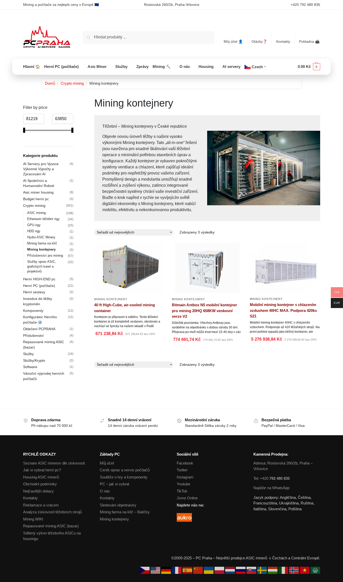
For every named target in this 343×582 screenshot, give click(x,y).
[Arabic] (315, 570)
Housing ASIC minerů (41, 477)
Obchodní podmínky (40, 484)
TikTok (182, 491)
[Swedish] (262, 570)
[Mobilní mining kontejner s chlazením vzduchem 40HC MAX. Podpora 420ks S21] (285, 268)
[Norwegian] (294, 570)
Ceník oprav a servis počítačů (125, 470)
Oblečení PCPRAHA (39, 329)
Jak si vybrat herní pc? (42, 470)
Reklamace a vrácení (41, 505)
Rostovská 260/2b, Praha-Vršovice (171, 5)
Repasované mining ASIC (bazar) (51, 526)
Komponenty (33, 311)
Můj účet (107, 463)
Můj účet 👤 (233, 41)
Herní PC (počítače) (39, 286)
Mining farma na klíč (42, 243)
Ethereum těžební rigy (43, 219)
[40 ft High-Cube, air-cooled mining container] (129, 268)
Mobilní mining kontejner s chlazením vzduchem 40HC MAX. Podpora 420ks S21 (283, 310)
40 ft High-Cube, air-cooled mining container (124, 308)
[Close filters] (74, 100)
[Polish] (220, 570)
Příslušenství (33, 335)
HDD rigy (33, 231)
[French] (177, 570)
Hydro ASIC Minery (41, 237)
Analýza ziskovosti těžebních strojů (52, 512)
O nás (105, 491)
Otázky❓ (259, 41)
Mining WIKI (33, 519)
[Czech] (145, 570)
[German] (166, 570)
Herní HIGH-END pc (39, 279)
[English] (156, 570)
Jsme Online (187, 498)
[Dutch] (230, 570)
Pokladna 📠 (309, 41)
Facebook (185, 463)
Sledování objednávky (118, 505)
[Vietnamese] (305, 570)
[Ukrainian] (209, 570)
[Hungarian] (273, 570)
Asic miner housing (38, 192)
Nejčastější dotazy (38, 491)
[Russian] (241, 570)
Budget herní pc (36, 199)
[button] (309, 66)
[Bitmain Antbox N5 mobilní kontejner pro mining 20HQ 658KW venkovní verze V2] (207, 268)
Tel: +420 (271, 478)
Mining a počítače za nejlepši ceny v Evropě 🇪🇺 (61, 5)
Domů (50, 83)
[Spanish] (188, 570)
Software (30, 367)
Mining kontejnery (110, 299)
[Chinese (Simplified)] (198, 570)
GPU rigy (34, 225)
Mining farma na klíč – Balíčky (125, 512)
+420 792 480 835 (305, 5)
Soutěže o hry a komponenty (124, 477)
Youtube (183, 484)
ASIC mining (36, 213)
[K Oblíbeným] (160, 334)
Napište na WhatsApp (271, 488)
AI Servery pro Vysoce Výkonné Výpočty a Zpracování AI (41, 169)
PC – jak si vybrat (114, 484)
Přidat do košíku (129, 346)
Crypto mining (72, 83)
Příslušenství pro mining (45, 255)
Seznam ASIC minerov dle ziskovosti (54, 463)
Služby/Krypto (34, 360)
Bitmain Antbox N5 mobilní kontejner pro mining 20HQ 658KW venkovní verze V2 (204, 310)
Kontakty (283, 41)
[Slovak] (252, 570)
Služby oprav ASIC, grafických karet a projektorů (41, 266)
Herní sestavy (34, 292)
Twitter (182, 470)
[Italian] (284, 570)
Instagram (185, 477)
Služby (28, 354)
